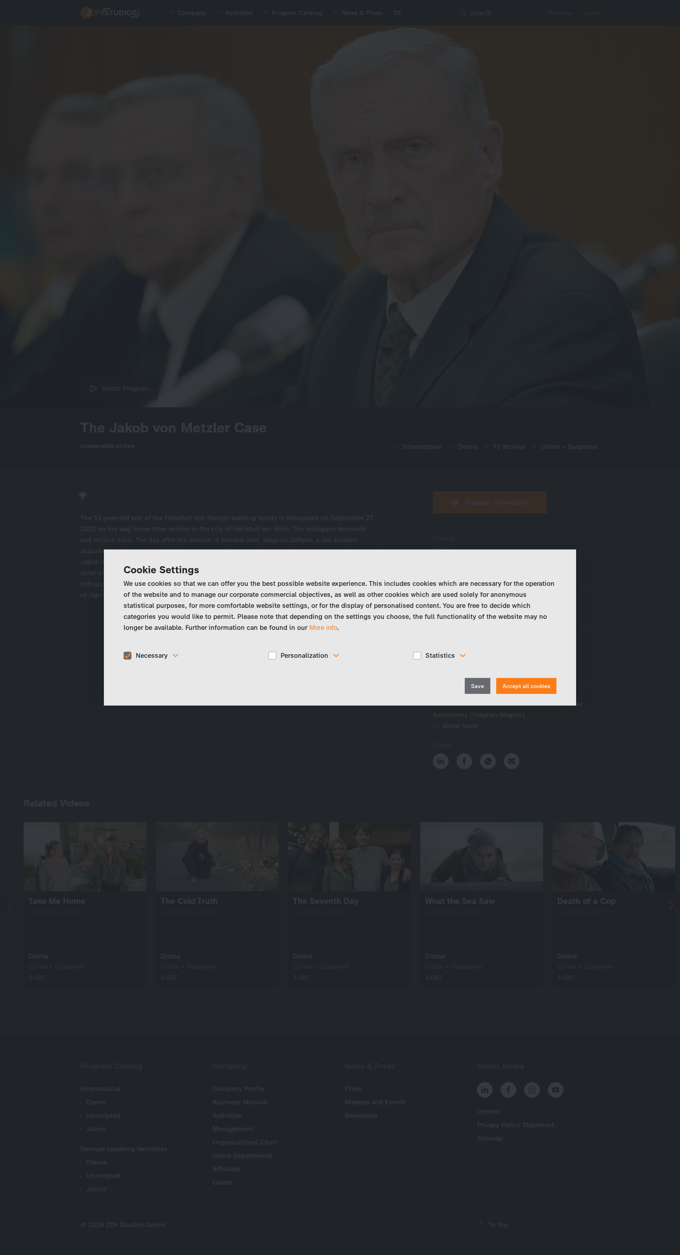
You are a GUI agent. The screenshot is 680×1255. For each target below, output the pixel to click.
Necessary (152, 655)
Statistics (440, 655)
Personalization (304, 655)
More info (323, 627)
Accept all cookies (526, 686)
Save (477, 686)
